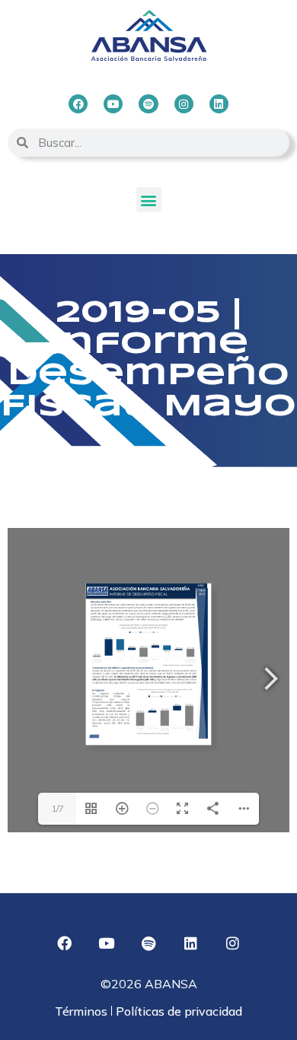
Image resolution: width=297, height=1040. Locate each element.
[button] (148, 199)
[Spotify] (148, 103)
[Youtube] (113, 103)
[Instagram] (183, 103)
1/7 (57, 808)
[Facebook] (78, 103)
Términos (82, 1011)
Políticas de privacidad (177, 1011)
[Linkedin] (218, 103)
